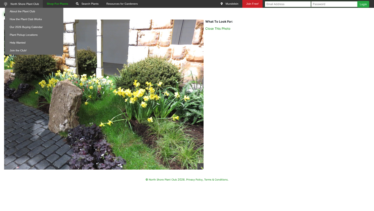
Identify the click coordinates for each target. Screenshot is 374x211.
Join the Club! (18, 50)
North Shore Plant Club (24, 3)
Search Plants (90, 3)
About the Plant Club (22, 11)
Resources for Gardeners (122, 3)
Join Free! (252, 3)
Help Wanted (18, 42)
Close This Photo (217, 28)
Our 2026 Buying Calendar (26, 27)
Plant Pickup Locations (24, 34)
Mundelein (231, 3)
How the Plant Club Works (26, 19)
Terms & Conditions (216, 179)
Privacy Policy (194, 179)
